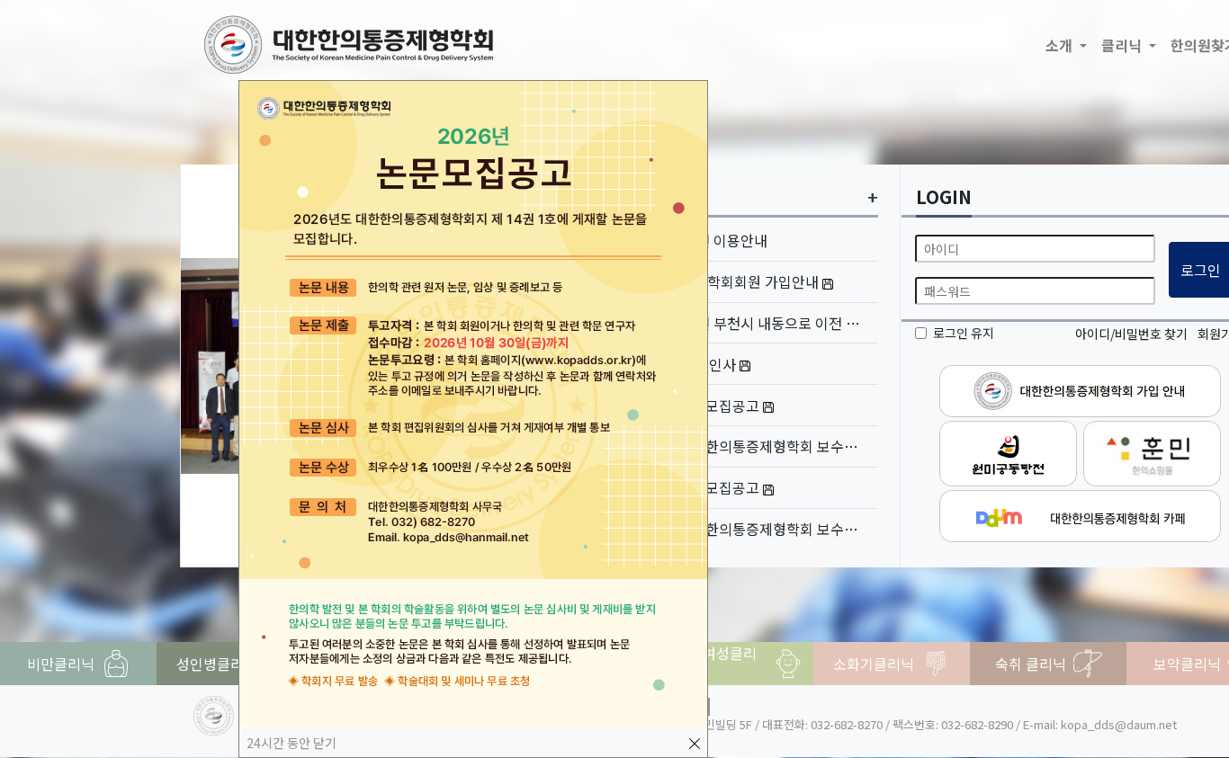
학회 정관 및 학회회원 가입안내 (724, 281)
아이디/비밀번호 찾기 (1131, 334)
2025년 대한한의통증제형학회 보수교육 (750, 446)
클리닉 (1123, 45)
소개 (1060, 45)
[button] (208, 365)
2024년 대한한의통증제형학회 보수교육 (750, 529)
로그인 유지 (963, 333)
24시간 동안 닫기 (291, 743)
